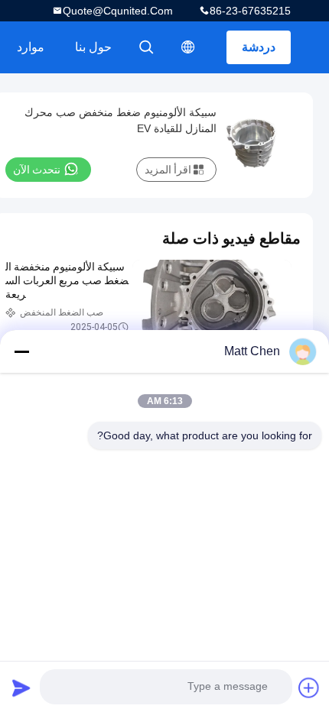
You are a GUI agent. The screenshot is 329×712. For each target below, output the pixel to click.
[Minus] (21, 351)
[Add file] (309, 687)
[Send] (21, 687)
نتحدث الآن (36, 169)
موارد (30, 46)
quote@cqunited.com (118, 11)
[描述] (188, 47)
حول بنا (93, 46)
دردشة (258, 46)
